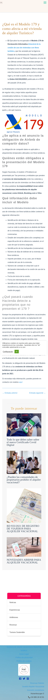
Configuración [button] (8, 352)
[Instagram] (28, 678)
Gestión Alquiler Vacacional (33, 687)
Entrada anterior (9, 393)
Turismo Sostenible (17, 632)
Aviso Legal (24, 654)
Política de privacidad (24, 657)
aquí (20, 382)
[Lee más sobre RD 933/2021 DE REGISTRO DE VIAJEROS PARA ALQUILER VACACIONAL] (24, 505)
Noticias (12, 602)
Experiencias (14, 610)
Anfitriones (13, 617)
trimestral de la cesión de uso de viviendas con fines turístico (24, 47)
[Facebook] (20, 678)
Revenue (13, 625)
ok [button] (16, 351)
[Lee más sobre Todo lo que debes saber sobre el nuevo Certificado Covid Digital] (24, 425)
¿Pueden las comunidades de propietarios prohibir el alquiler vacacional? (24, 480)
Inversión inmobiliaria (35, 690)
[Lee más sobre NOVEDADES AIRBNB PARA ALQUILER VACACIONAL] (24, 547)
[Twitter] (24, 678)
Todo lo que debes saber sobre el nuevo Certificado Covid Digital (23, 442)
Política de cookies (24, 661)
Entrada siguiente (37, 393)
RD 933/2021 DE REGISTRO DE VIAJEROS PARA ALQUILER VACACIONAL (23, 528)
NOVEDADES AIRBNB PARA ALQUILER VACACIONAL (24, 561)
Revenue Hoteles (37, 683)
